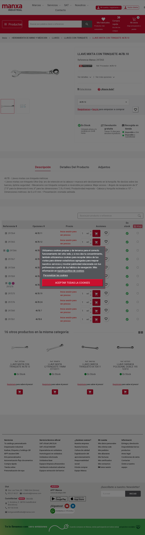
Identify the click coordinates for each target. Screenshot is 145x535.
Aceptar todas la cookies (72, 282)
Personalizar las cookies (55, 275)
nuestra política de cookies (70, 270)
